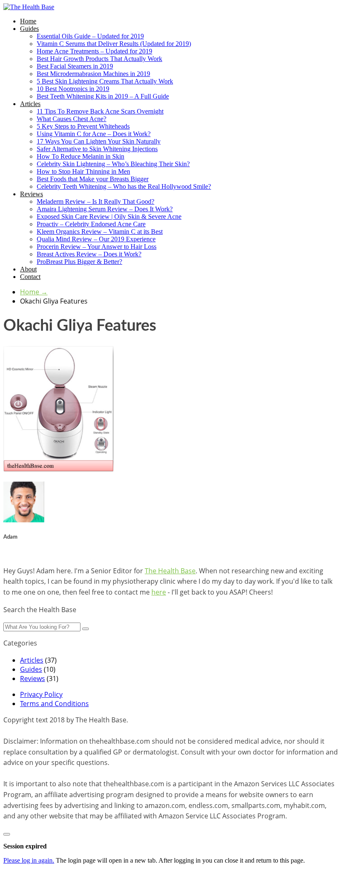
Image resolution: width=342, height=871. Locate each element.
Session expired (25, 846)
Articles (30, 103)
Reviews (31, 193)
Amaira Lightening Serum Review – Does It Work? (105, 209)
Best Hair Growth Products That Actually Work (99, 58)
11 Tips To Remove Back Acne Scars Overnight (100, 111)
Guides (29, 28)
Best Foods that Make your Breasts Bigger (92, 178)
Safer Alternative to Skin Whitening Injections (97, 148)
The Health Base (170, 570)
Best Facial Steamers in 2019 (75, 66)
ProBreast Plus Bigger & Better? (79, 261)
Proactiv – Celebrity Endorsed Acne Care (91, 224)
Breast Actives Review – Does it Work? (89, 254)
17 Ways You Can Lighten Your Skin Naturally (99, 141)
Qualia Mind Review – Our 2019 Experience (96, 239)
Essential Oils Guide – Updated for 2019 (90, 36)
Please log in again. (28, 860)
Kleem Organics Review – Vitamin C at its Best (100, 231)
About (28, 269)
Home (28, 21)
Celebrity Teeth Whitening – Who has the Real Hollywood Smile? (124, 186)
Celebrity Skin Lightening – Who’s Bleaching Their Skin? (113, 163)
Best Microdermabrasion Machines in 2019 (93, 73)
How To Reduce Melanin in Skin (80, 156)
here (158, 592)
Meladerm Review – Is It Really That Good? (95, 201)
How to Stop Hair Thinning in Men (83, 171)
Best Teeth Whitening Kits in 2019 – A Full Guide (103, 96)
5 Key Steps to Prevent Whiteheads (83, 126)
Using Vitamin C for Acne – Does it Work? (94, 133)
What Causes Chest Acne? (71, 118)
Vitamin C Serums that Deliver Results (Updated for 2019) (114, 43)
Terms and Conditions (54, 703)
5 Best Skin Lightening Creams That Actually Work (105, 81)
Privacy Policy (41, 694)
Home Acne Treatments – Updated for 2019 (94, 51)
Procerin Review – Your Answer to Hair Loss (96, 246)
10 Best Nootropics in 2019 (73, 88)
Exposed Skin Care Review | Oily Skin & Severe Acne (109, 216)
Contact (30, 276)
